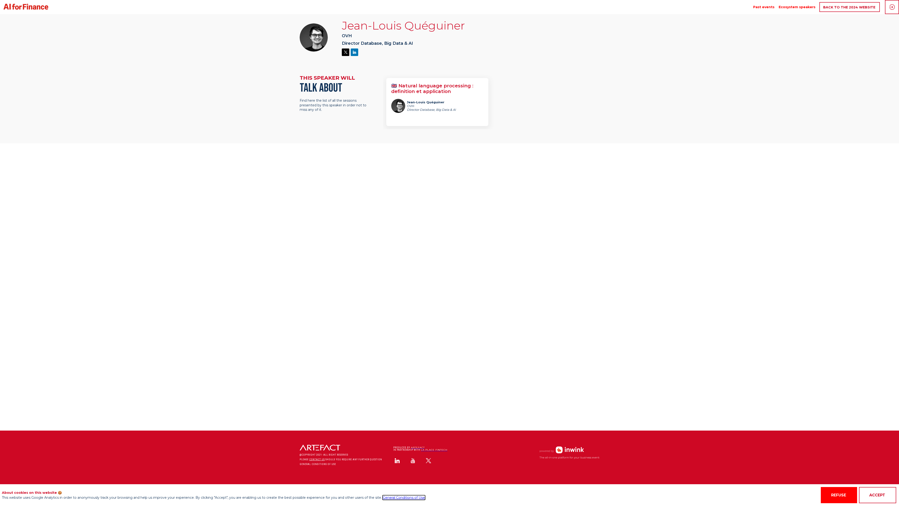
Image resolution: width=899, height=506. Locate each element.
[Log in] (892, 7)
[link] (764, 7)
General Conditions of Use (404, 497)
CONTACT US (317, 459)
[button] (849, 7)
